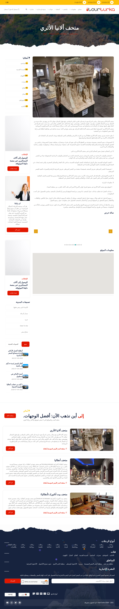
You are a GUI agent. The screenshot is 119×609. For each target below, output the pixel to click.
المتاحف (24, 63)
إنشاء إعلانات (13, 169)
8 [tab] (71, 245)
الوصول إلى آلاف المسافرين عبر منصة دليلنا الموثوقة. (19, 160)
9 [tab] (69, 245)
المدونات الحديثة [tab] (13, 344)
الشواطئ (23, 100)
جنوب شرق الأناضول (45, 564)
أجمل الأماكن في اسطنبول (17, 375)
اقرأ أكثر (10, 448)
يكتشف (71, 34)
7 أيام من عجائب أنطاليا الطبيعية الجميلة (15, 385)
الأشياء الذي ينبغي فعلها (21, 307)
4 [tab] (77, 245)
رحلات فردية (66, 546)
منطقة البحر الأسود (59, 564)
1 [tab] (81, 245)
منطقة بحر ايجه (108, 564)
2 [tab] (80, 245)
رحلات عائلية (84, 546)
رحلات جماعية (49, 546)
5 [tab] (75, 245)
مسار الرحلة (24, 313)
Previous (110, 231)
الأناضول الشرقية (31, 564)
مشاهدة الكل (10, 416)
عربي (23, 594)
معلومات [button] (73, 9)
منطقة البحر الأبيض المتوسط (93, 564)
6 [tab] (74, 245)
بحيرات (24, 82)
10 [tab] (68, 245)
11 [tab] (66, 245)
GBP (9, 594)
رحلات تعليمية (40, 546)
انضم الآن (17, 230)
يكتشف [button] (65, 9)
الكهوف (23, 76)
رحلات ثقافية (101, 546)
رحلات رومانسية (75, 546)
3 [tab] (78, 245)
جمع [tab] (25, 344)
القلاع (24, 88)
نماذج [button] (32, 9)
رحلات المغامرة (110, 546)
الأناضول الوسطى (71, 564)
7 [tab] (72, 245)
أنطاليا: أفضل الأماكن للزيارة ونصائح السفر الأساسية (15, 353)
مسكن (80, 9)
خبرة (26, 320)
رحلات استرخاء (92, 546)
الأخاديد (24, 106)
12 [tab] (65, 245)
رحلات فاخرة (58, 546)
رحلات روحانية (31, 546)
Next (36, 231)
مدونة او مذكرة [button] (41, 9)
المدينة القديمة (21, 69)
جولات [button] (51, 9)
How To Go (24, 326)
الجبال (24, 94)
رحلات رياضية (23, 546)
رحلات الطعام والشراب (12, 546)
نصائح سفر (24, 332)
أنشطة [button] (58, 9)
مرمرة (81, 564)
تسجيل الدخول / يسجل (11, 9)
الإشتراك (12, 581)
